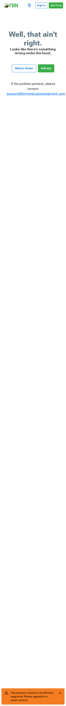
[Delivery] (30, 5)
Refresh (46, 68)
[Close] (60, 693)
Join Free (56, 5)
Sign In (41, 5)
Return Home (24, 68)
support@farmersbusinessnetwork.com (33, 94)
